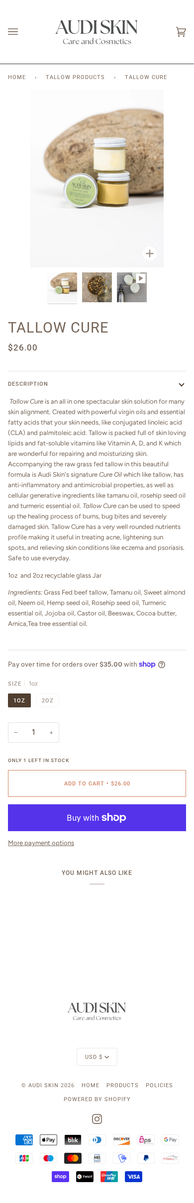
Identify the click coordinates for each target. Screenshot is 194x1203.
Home (17, 77)
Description (28, 383)
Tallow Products (75, 77)
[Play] (97, 247)
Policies (159, 1085)
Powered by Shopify (97, 1099)
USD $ (93, 1056)
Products (122, 1085)
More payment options (41, 843)
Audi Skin (44, 1085)
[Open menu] (23, 32)
